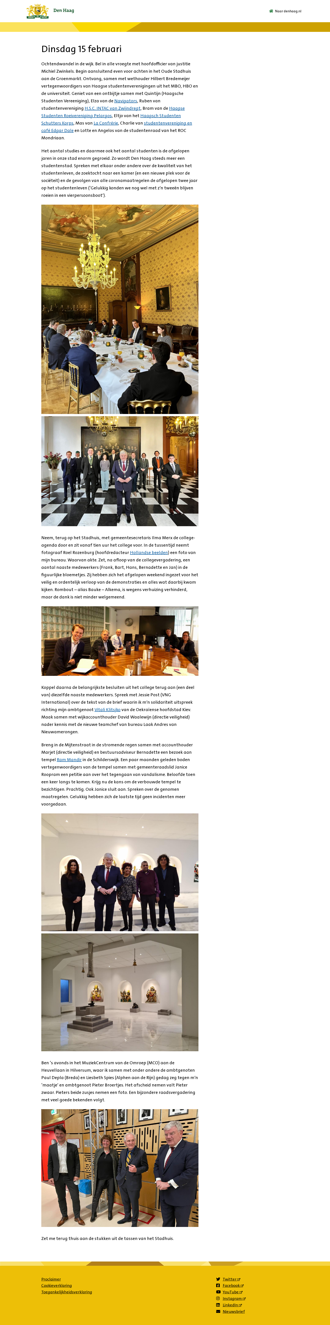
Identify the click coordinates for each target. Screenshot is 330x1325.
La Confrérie (106, 123)
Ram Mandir (69, 759)
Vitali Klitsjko (108, 709)
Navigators (125, 101)
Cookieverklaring (56, 1285)
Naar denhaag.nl (288, 11)
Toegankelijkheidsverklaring (66, 1292)
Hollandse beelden (149, 552)
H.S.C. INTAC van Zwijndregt (113, 108)
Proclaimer (51, 1279)
